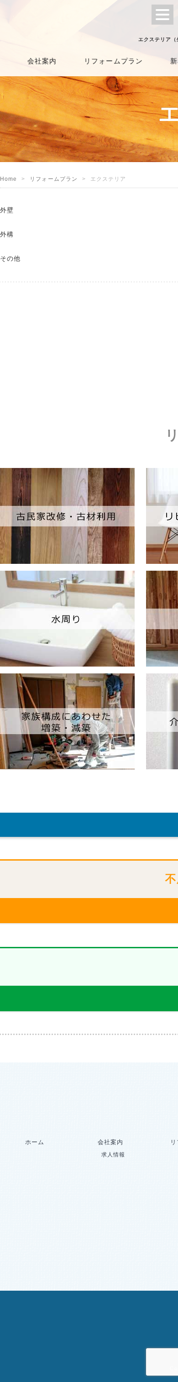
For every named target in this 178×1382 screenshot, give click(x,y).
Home (8, 179)
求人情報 (113, 1154)
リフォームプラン (113, 61)
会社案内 (42, 61)
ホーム (34, 1142)
